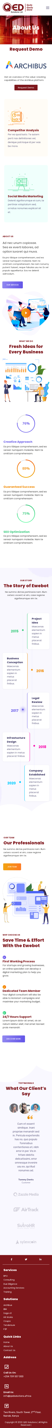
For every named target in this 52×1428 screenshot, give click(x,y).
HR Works (8, 1317)
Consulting (8, 1279)
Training (7, 1291)
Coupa (6, 1321)
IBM (5, 1309)
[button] (26, 87)
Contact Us (9, 1350)
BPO (5, 1275)
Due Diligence (10, 1283)
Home (20, 34)
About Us (8, 1346)
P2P (5, 1329)
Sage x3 (7, 1313)
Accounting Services (13, 1287)
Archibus (7, 1305)
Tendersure (9, 1325)
